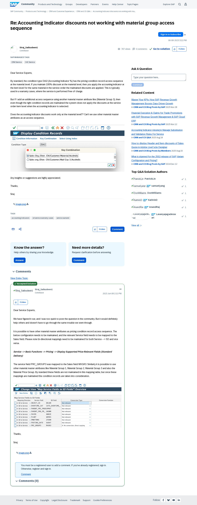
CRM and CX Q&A (83, 11)
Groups (69, 4)
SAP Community (16, 11)
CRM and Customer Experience (61, 11)
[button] (174, 49)
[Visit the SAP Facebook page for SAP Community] (163, 500)
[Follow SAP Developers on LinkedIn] (179, 500)
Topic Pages (132, 4)
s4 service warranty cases (43, 218)
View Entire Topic (19, 278)
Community (27, 4)
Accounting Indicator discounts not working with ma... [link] (114, 11)
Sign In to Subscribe (171, 34)
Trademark (75, 500)
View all (135, 225)
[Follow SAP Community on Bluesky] (168, 500)
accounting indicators (20, 218)
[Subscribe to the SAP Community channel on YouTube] (173, 500)
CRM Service (17, 62)
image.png (21, 204)
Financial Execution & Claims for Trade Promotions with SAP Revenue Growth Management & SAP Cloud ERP (158, 117)
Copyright (44, 500)
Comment (117, 229)
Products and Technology (50, 4)
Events (105, 4)
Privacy (19, 500)
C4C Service (30, 62)
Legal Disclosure (59, 500)
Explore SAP (169, 4)
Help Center (117, 4)
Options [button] (185, 35)
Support (87, 500)
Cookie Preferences (102, 500)
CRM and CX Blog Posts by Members (152, 151)
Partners (95, 4)
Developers (81, 4)
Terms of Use (31, 500)
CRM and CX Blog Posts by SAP (149, 107)
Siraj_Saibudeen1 (29, 47)
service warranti (63, 218)
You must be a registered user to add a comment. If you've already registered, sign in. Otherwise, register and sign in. (63, 467)
